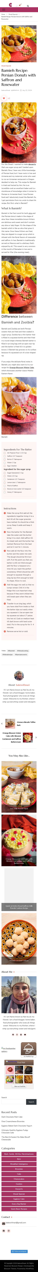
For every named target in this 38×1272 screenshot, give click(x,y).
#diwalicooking (23, 651)
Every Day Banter (19, 1204)
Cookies (19, 1184)
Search (4, 1097)
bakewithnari (5, 90)
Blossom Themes (10, 1269)
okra (30, 213)
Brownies (19, 1169)
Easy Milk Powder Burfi (19, 809)
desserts (32, 164)
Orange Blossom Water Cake (22, 367)
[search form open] (28, 6)
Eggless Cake (19, 1199)
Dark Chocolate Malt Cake (11, 1117)
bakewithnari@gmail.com (16, 1222)
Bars (19, 1159)
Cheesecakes (19, 1179)
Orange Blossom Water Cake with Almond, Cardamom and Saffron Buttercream (19, 861)
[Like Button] (3, 98)
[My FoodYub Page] (29, 1050)
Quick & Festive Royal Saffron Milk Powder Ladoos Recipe (19, 907)
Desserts (19, 1189)
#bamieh (12, 651)
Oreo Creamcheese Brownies (12, 1121)
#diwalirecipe (8, 655)
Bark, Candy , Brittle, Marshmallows (19, 1154)
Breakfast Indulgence (19, 1164)
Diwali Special (6, 66)
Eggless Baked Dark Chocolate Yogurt (16, 1126)
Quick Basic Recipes (19, 1209)
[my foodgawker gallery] (9, 1050)
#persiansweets (21, 655)
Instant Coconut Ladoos (19, 961)
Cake (19, 1174)
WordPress (30, 1269)
